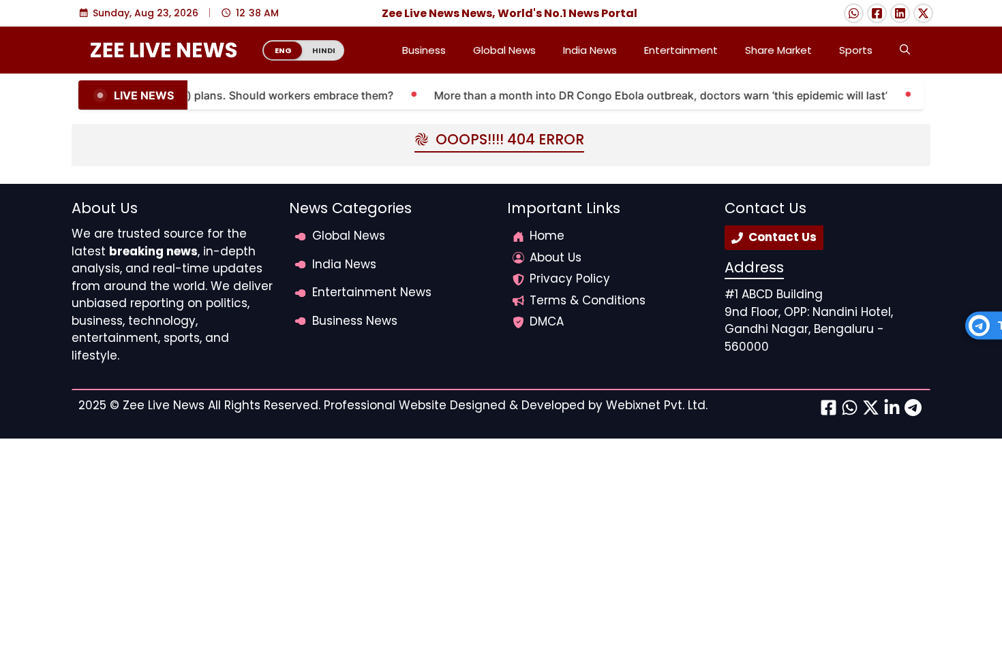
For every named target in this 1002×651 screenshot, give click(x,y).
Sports (855, 50)
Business (424, 50)
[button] (905, 50)
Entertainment (681, 50)
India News (590, 50)
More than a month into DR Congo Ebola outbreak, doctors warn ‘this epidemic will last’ (652, 95)
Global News (504, 50)
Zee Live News (163, 405)
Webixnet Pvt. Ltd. (657, 405)
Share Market (778, 50)
